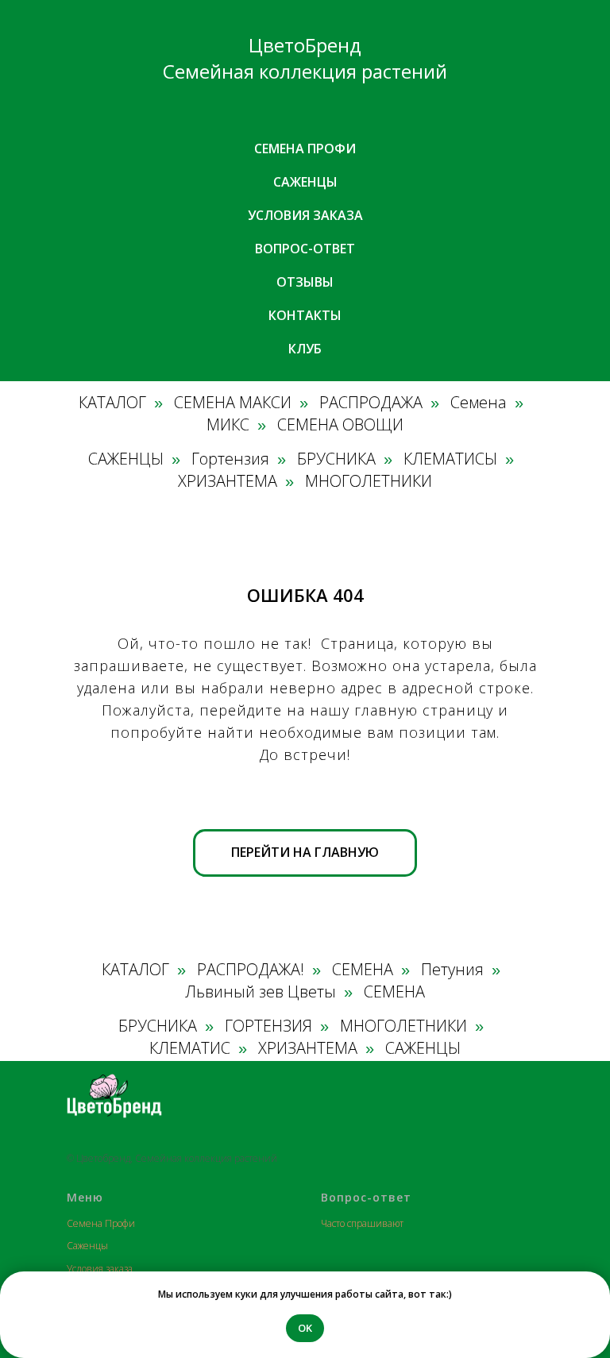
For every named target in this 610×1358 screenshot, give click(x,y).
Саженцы (305, 182)
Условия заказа (305, 215)
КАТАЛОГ (112, 402)
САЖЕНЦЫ (126, 459)
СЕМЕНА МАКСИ (232, 402)
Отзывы (305, 282)
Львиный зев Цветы (260, 991)
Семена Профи (101, 1223)
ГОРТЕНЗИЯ (268, 1026)
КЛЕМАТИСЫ (450, 459)
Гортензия (230, 459)
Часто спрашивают (362, 1223)
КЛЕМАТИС (189, 1048)
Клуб (305, 348)
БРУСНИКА (336, 459)
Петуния (452, 969)
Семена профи (305, 148)
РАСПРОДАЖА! (250, 969)
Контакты (305, 315)
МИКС (228, 424)
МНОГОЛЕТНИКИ (368, 481)
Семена (478, 402)
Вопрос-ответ (305, 248)
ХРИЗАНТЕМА (227, 481)
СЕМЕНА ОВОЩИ (340, 424)
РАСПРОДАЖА (371, 402)
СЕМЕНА (362, 969)
